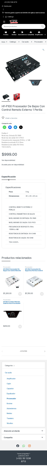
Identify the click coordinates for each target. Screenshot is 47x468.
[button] (43, 49)
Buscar (42, 26)
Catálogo (11, 17)
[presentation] (44, 351)
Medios (9, 413)
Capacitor (10, 388)
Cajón (9, 384)
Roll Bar (14, 34)
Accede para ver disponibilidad (13, 165)
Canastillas (30, 34)
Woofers (10, 423)
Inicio (3, 42)
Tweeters (10, 418)
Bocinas (9, 403)
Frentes (5, 34)
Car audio (25, 42)
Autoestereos (22, 34)
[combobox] (20, 26)
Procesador (38, 42)
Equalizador (11, 393)
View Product (19, 294)
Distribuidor (8, 6)
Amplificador (39, 34)
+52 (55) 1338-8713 (10, 2)
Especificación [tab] (9, 177)
